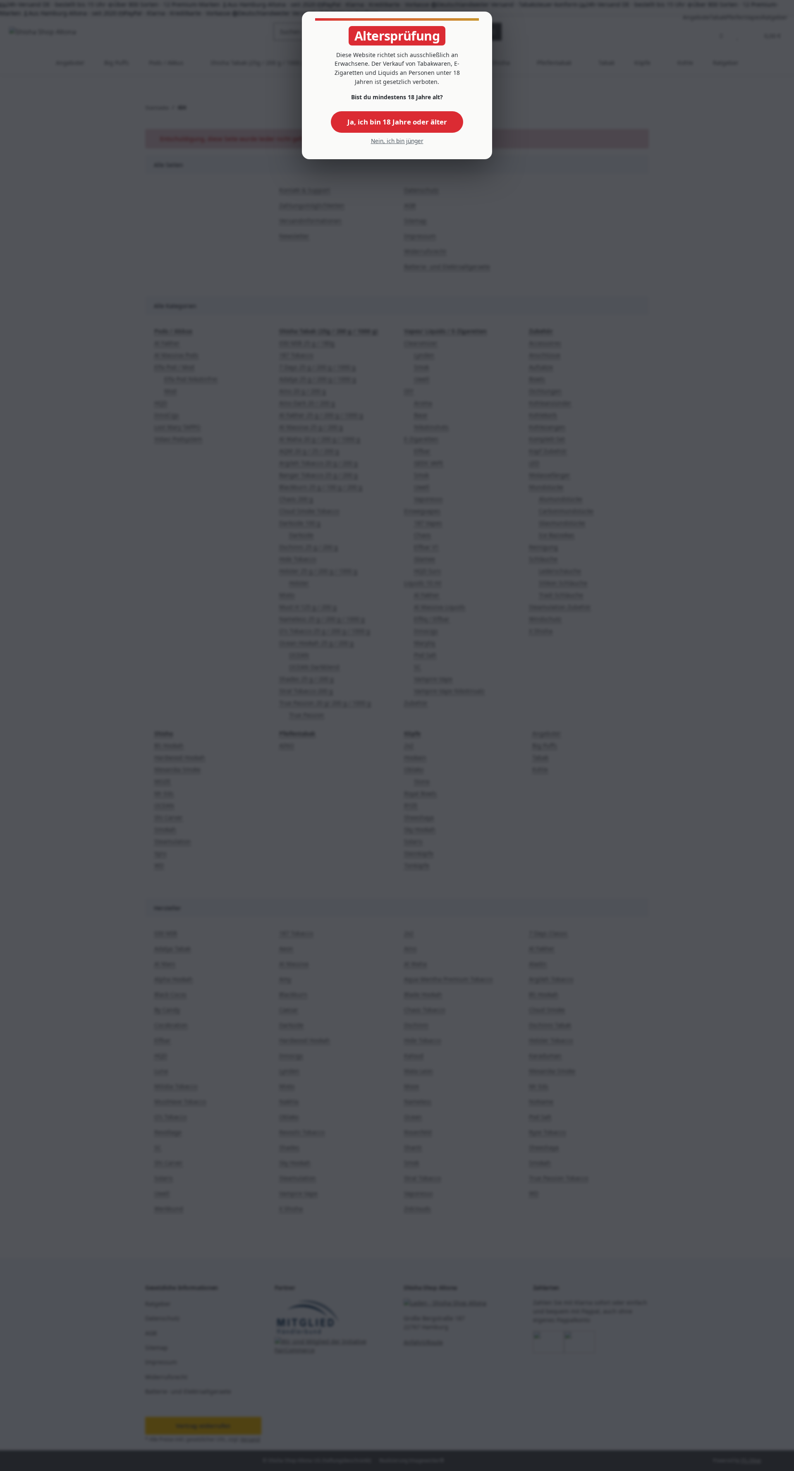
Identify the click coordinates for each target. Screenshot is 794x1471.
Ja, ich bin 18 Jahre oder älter (397, 122)
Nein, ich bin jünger (397, 141)
